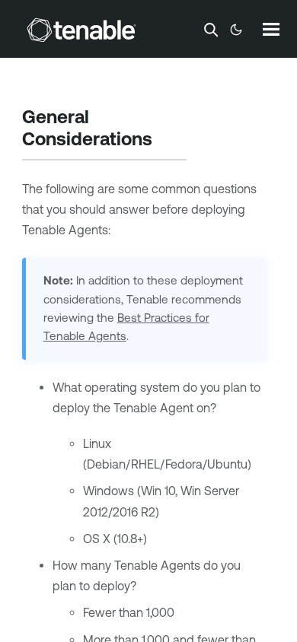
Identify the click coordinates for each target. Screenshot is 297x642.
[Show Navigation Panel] (271, 29)
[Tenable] (81, 29)
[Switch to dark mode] (236, 29)
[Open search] (211, 29)
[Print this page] (165, 141)
